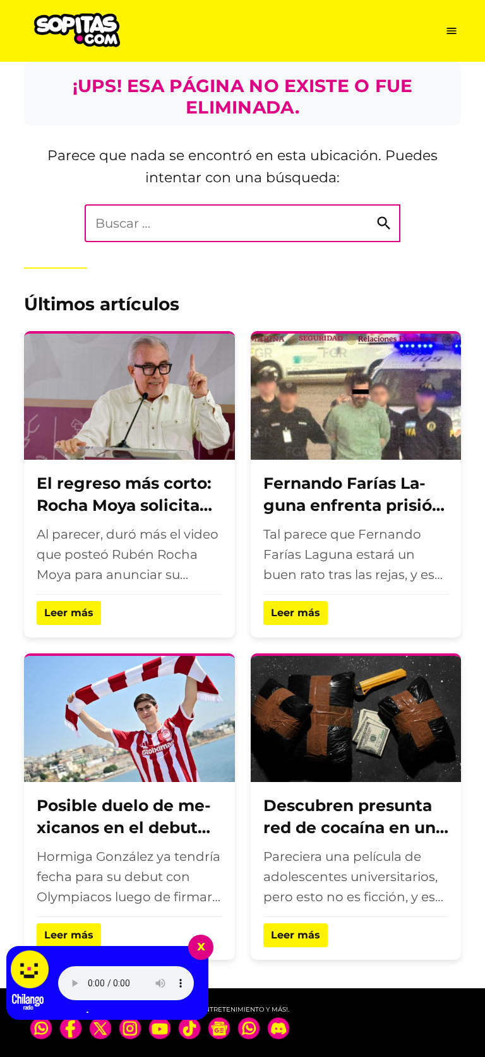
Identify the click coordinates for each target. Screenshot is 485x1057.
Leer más (68, 613)
